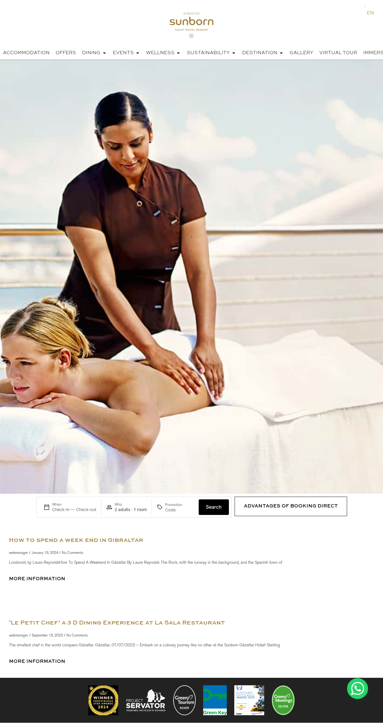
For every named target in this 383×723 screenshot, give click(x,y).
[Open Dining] (104, 53)
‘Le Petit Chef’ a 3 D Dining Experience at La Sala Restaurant (117, 623)
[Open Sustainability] (233, 53)
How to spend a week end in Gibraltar (76, 540)
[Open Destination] (281, 53)
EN (370, 13)
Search (214, 507)
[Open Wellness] (178, 53)
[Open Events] (137, 53)
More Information (37, 579)
